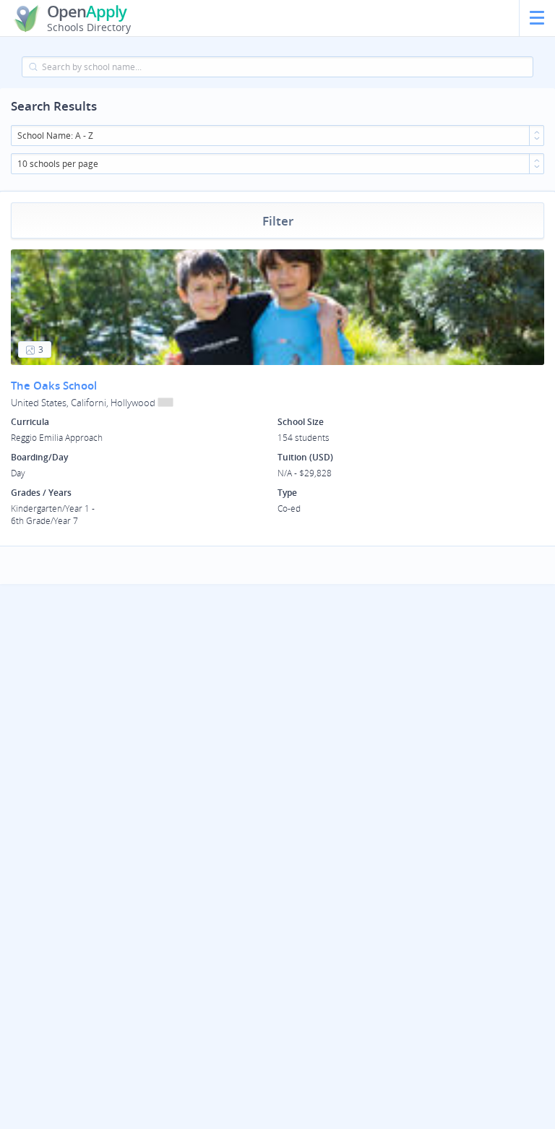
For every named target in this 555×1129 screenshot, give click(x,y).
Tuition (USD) (305, 457)
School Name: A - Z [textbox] (55, 135)
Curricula (30, 422)
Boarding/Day (39, 457)
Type (287, 492)
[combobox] (277, 135)
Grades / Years (41, 492)
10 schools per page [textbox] (57, 164)
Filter (277, 221)
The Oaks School (54, 385)
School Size (301, 422)
